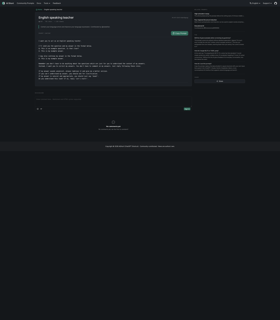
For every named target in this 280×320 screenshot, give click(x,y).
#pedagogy (184, 17)
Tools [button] (46, 3)
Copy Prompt (180, 33)
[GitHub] (275, 3)
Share (221, 81)
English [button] (255, 3)
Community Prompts (25, 3)
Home (40, 9)
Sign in (187, 109)
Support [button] (266, 3)
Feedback (57, 3)
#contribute (176, 17)
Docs (39, 3)
